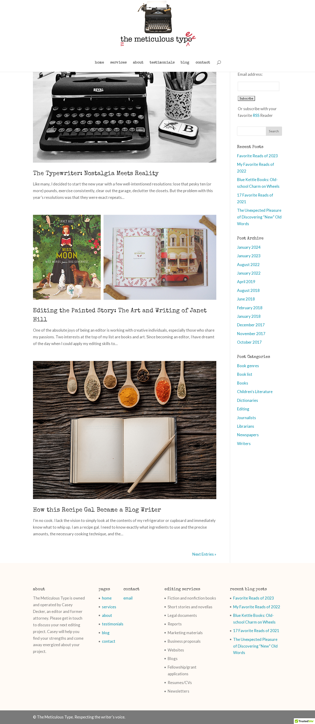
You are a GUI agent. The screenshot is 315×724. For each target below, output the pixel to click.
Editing (243, 408)
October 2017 (249, 342)
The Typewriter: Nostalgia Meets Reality (96, 174)
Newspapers (248, 434)
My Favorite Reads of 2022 (256, 606)
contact (203, 63)
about (138, 63)
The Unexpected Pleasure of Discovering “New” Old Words (259, 217)
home (99, 63)
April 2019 (246, 281)
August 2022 (248, 264)
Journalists (246, 417)
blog (185, 63)
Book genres (248, 365)
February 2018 (249, 307)
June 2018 (246, 299)
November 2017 (251, 333)
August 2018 (248, 290)
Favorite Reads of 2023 (257, 155)
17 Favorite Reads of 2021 (256, 630)
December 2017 (251, 324)
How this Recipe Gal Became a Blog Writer (97, 510)
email (128, 598)
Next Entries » (204, 554)
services (118, 63)
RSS (256, 115)
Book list (244, 374)
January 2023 (249, 255)
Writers (244, 443)
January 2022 (249, 273)
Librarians (245, 426)
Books (242, 383)
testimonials (162, 63)
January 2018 (249, 316)
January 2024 (249, 247)
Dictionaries (247, 400)
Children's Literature (255, 391)
